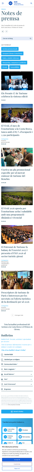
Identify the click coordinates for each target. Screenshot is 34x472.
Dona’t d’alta (18, 411)
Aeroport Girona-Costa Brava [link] (12, 53)
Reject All (17, 468)
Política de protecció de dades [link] (14, 404)
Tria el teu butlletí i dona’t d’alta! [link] (13, 350)
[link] (15, 3)
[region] (17, 458)
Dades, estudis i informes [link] (10, 58)
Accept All (17, 459)
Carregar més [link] (19, 315)
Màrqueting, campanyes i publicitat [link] (14, 63)
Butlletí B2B (9, 355)
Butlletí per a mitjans (12, 360)
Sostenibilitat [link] (14, 67)
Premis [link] (4, 67)
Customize (17, 464)
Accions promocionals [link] (9, 49)
